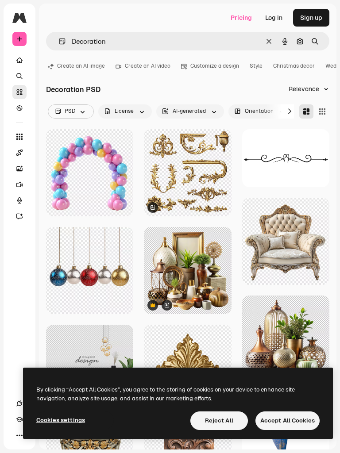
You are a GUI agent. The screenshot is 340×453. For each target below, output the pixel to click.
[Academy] (19, 419)
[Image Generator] (19, 168)
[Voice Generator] (19, 200)
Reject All (219, 420)
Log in (273, 18)
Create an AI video (147, 65)
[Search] (19, 76)
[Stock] (19, 92)
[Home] (19, 60)
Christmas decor (294, 65)
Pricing (241, 18)
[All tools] (19, 137)
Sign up (311, 18)
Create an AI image (81, 65)
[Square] (322, 111)
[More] (19, 435)
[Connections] (19, 403)
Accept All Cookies (287, 420)
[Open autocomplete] (58, 41)
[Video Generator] (19, 184)
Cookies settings (60, 420)
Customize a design (214, 65)
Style (256, 65)
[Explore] (19, 108)
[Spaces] (19, 153)
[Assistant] (19, 216)
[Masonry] (306, 111)
